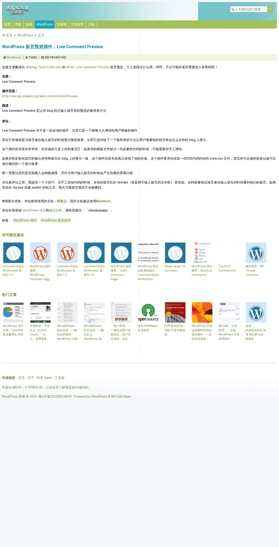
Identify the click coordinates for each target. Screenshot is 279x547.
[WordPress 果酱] (17, 14)
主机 (91, 24)
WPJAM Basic (121, 396)
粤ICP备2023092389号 (55, 396)
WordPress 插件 (25, 220)
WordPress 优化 (34, 210)
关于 (31, 378)
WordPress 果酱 (13, 396)
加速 (29, 24)
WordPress (44, 24)
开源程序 (77, 24)
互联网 (62, 24)
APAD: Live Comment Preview (87, 67)
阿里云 (62, 201)
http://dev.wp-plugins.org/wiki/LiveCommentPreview (40, 96)
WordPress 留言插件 (56, 220)
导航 (18, 24)
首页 (7, 24)
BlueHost (103, 201)
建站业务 (55, 210)
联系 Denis (44, 378)
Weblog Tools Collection (43, 67)
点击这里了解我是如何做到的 (67, 387)
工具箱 (60, 378)
